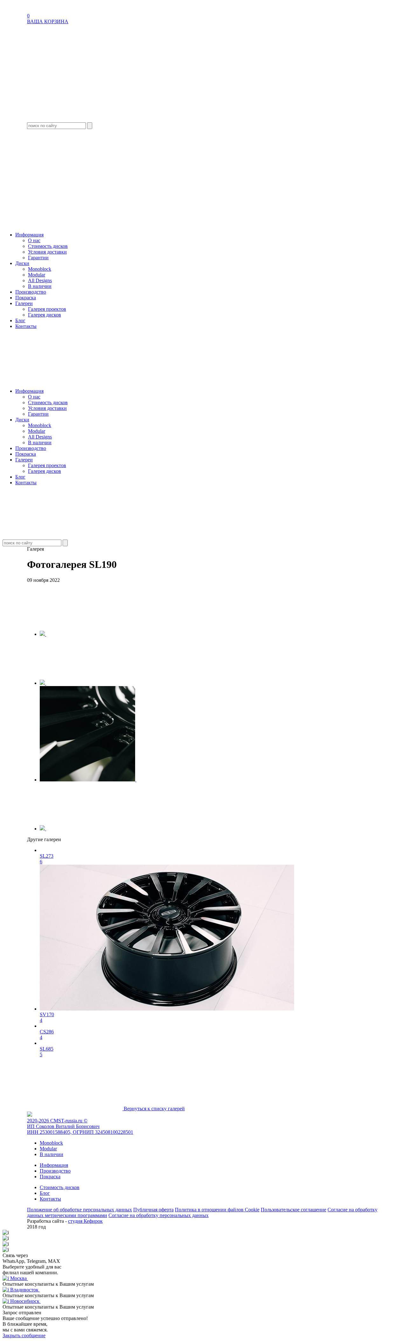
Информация (29, 234)
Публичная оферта (153, 1209)
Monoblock (39, 269)
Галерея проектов (47, 309)
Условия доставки (47, 252)
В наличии (40, 286)
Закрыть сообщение (24, 1335)
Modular (36, 274)
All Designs (40, 280)
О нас (34, 240)
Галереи (24, 303)
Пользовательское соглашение (293, 1209)
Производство (30, 292)
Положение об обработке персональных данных (79, 1209)
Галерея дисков (44, 314)
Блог (20, 320)
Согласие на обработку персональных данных (158, 1215)
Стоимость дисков (48, 246)
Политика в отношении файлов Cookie (217, 1209)
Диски (22, 263)
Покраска (25, 297)
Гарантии (38, 257)
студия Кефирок (85, 1221)
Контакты (26, 326)
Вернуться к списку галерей (153, 1108)
